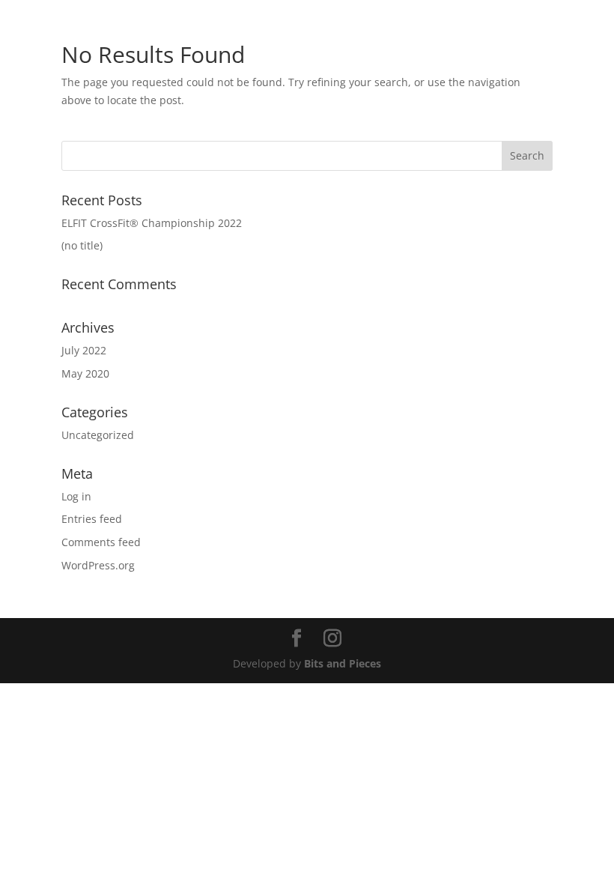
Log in (76, 496)
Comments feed (101, 542)
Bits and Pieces (342, 663)
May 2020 (85, 373)
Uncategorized (97, 435)
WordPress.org (98, 565)
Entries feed (91, 519)
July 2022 (83, 350)
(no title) (82, 245)
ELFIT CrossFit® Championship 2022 (151, 223)
